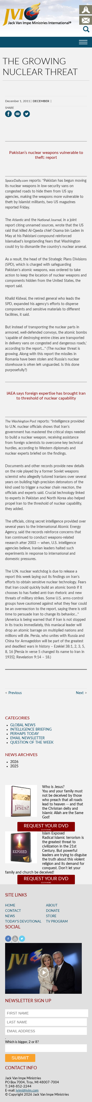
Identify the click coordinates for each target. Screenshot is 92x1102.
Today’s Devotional (23, 921)
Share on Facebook (8, 114)
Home (10, 905)
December (41, 101)
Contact (13, 911)
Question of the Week (31, 742)
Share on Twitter (26, 114)
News (10, 916)
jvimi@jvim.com (27, 1090)
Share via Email (17, 114)
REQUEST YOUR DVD (46, 826)
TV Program (57, 921)
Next (80, 693)
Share (9, 107)
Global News (23, 725)
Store (51, 916)
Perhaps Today (24, 734)
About (51, 905)
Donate (53, 911)
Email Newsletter (27, 738)
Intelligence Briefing (31, 729)
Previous (15, 693)
